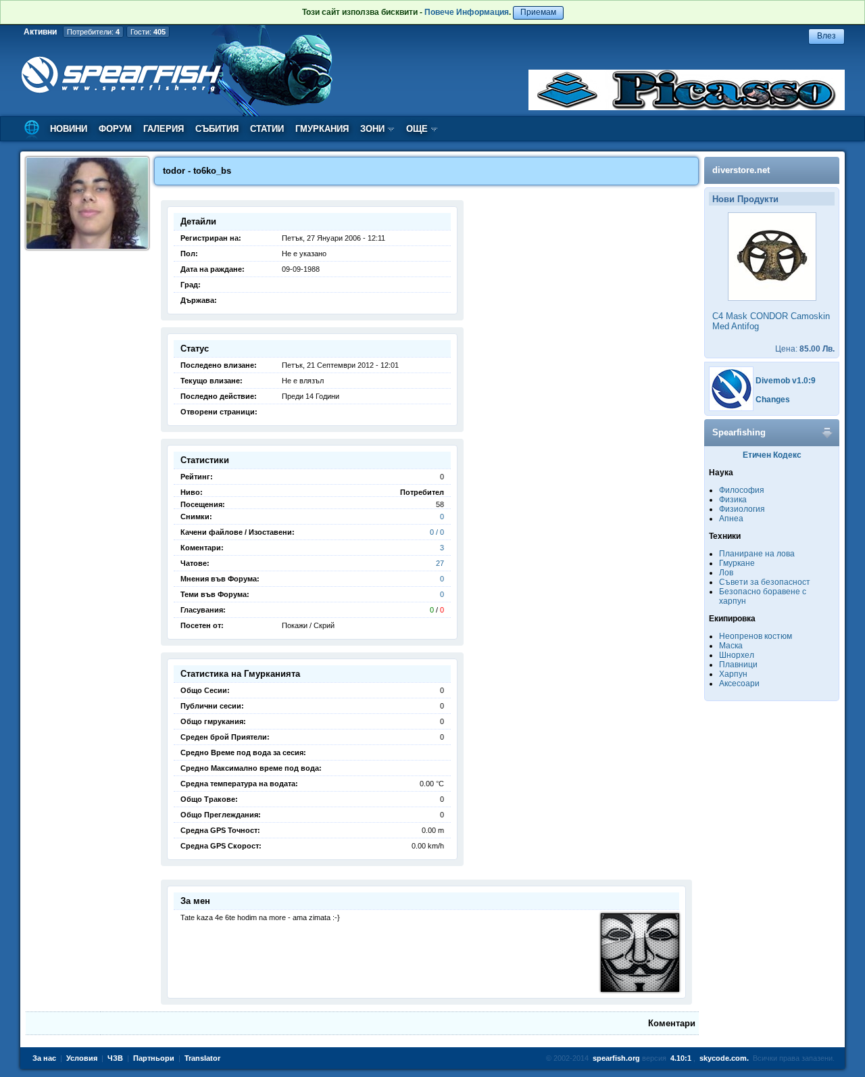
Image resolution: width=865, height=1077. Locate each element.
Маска (731, 645)
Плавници (738, 664)
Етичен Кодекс (772, 455)
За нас (44, 1058)
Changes (773, 399)
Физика (733, 499)
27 (440, 563)
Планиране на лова (757, 553)
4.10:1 (680, 1058)
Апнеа (731, 518)
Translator (202, 1058)
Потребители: (93, 32)
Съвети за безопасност (764, 582)
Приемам (538, 12)
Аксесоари (739, 683)
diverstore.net (741, 170)
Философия (741, 490)
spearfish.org (616, 1058)
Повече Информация (466, 12)
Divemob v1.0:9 (786, 380)
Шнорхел (736, 655)
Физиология (742, 509)
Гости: (148, 32)
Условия (81, 1058)
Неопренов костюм (755, 636)
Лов (726, 572)
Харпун (733, 674)
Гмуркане (737, 563)
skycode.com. (724, 1058)
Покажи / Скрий (308, 625)
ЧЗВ (115, 1058)
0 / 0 (437, 532)
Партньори (153, 1058)
